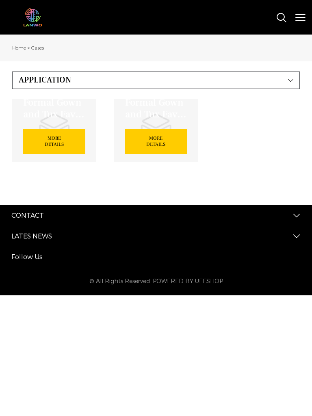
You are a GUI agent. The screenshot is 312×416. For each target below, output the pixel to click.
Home (19, 48)
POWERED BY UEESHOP (188, 281)
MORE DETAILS (54, 141)
